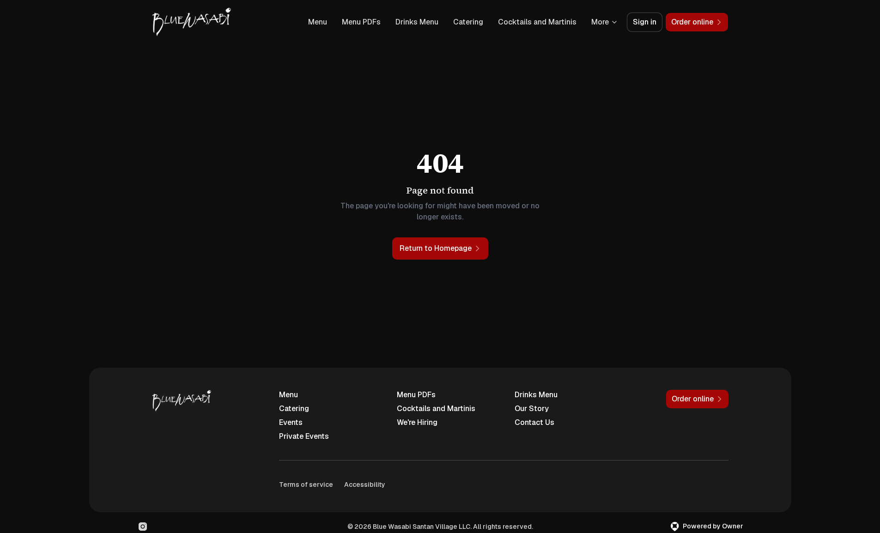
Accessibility (364, 484)
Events (291, 422)
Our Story (532, 408)
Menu (317, 22)
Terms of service (306, 484)
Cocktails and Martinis (537, 22)
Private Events (304, 436)
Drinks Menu (416, 22)
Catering (468, 22)
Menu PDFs (361, 22)
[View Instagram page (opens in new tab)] (142, 526)
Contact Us (534, 422)
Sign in (644, 22)
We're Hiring (417, 422)
